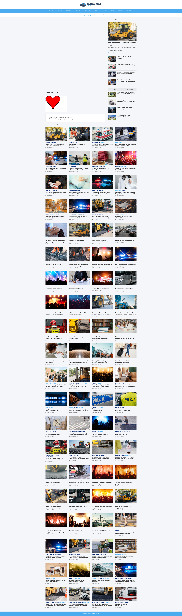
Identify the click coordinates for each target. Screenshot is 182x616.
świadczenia (95, 166)
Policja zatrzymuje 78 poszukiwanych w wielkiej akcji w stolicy (125, 265)
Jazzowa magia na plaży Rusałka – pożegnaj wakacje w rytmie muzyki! (125, 483)
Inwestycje (48, 431)
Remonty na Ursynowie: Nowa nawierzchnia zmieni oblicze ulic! (101, 313)
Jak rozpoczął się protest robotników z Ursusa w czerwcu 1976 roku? (56, 385)
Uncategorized (119, 142)
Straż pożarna (49, 335)
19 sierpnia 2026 (97, 485)
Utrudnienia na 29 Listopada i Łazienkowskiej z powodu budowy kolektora (78, 558)
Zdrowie (78, 11)
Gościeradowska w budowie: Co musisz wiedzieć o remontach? (100, 458)
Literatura (54, 190)
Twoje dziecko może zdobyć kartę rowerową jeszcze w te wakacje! (78, 605)
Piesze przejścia (73, 431)
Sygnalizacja (81, 431)
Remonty (48, 142)
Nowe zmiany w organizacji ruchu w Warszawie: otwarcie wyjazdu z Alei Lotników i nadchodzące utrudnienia (125, 314)
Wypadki (75, 166)
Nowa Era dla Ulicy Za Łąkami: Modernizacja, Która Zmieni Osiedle (102, 605)
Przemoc (122, 578)
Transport (53, 142)
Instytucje (87, 11)
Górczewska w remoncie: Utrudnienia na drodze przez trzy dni (125, 433)
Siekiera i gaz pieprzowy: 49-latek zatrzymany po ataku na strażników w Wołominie (125, 582)
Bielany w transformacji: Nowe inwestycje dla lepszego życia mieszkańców (54, 434)
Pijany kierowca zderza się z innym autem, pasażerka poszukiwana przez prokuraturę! (79, 170)
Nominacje (53, 238)
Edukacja (48, 190)
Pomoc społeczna (128, 529)
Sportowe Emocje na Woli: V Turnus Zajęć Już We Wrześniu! (55, 581)
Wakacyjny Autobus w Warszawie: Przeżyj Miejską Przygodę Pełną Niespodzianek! (78, 386)
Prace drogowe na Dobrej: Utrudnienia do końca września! (101, 241)
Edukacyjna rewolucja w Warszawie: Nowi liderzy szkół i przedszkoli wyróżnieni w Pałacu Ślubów (125, 338)
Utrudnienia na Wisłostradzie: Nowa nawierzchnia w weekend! (102, 557)
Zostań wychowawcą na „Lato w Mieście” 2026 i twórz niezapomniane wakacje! (125, 386)
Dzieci (47, 214)
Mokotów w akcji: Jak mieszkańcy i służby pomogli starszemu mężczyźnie (125, 533)
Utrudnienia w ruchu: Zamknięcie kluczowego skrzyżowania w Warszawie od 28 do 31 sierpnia (122, 44)
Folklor (94, 383)
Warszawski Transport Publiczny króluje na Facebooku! (78, 507)
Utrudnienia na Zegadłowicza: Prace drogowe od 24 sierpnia (79, 483)
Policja (55, 166)
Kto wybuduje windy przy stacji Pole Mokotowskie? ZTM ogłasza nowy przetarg (126, 94)
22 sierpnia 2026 (97, 316)
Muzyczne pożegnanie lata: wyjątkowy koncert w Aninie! (77, 581)
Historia (94, 359)
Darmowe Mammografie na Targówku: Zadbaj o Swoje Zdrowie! (79, 193)
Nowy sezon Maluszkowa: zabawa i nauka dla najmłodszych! (55, 217)
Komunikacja (123, 359)
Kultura (94, 262)
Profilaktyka (72, 190)
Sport (112, 11)
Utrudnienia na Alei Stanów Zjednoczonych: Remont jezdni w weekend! (55, 508)
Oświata (129, 335)
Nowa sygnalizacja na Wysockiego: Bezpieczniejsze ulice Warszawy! (78, 433)
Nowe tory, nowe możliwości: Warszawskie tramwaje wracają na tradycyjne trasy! (101, 218)
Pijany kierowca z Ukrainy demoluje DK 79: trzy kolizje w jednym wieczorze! (55, 558)
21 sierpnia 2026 (97, 364)
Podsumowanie (72, 504)
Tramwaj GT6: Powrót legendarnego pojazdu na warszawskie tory (102, 361)
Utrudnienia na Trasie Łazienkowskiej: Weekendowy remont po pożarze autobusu (79, 459)
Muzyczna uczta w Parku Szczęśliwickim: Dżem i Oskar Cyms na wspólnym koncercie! (79, 532)
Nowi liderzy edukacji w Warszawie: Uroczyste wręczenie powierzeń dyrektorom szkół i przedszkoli (125, 459)
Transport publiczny (74, 383)
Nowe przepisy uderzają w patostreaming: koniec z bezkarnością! (76, 290)
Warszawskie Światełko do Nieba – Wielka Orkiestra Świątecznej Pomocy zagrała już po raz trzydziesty (61, 118)
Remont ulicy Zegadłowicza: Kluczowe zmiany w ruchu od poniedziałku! (53, 266)
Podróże (117, 287)
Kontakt (129, 11)
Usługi (104, 11)
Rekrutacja (49, 455)
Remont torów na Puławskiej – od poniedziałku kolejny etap (101, 531)
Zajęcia (58, 214)
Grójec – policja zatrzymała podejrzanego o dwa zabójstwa (125, 108)
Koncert (117, 166)
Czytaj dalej (111, 53)
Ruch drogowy (77, 455)
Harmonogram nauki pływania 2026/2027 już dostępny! (123, 217)
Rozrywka (96, 11)
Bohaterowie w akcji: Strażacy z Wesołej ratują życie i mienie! (54, 337)
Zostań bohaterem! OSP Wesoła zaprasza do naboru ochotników (54, 459)
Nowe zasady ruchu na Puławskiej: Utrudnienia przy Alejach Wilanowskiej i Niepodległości (78, 266)
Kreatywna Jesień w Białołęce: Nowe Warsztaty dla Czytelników (56, 193)
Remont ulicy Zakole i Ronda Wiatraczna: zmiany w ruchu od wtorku (77, 242)
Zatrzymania (100, 190)
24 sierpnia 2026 (97, 243)
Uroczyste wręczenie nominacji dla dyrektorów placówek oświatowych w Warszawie (56, 242)
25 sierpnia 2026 (50, 147)
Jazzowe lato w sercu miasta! (100, 288)
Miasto (60, 11)
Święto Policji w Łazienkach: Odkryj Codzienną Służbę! (101, 409)
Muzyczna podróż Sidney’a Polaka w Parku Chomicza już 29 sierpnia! (55, 313)
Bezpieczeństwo (96, 142)
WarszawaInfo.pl (95, 613)
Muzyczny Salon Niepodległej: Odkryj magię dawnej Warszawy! (102, 483)
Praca (122, 383)
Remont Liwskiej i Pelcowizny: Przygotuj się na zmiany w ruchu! (124, 507)
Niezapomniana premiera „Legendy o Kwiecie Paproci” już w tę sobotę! (79, 361)
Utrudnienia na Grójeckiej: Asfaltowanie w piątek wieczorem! (55, 483)
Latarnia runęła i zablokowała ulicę (125, 240)
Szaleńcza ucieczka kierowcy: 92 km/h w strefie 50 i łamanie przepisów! (78, 218)
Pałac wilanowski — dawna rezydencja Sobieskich (124, 116)
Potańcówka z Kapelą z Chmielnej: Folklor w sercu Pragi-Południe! (101, 385)
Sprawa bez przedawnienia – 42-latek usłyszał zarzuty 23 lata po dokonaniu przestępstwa (126, 101)
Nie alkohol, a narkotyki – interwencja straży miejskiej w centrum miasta (125, 81)
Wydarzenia (104, 142)
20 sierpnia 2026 (74, 436)
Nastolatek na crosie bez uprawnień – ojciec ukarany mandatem (125, 409)
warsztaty (48, 359)
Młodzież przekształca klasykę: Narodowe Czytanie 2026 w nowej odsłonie (78, 410)
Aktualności (51, 11)
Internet (80, 287)
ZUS (104, 166)
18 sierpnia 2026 (74, 583)
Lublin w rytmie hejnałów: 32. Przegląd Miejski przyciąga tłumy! (55, 531)
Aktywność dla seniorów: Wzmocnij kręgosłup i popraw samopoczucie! (125, 193)
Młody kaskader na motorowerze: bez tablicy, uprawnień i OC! (56, 409)
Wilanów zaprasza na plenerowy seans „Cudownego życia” (102, 265)
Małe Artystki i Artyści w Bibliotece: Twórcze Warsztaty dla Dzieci (102, 337)
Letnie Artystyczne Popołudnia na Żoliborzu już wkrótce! (78, 313)
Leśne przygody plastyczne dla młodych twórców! (124, 557)
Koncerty (94, 287)
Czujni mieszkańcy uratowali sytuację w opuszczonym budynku (126, 65)
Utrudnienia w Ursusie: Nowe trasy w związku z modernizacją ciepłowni (56, 605)
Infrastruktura (96, 238)
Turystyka (69, 11)
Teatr (75, 407)
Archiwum (120, 11)
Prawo (84, 287)
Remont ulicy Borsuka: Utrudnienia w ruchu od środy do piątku (126, 73)
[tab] (115, 89)
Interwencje (49, 166)
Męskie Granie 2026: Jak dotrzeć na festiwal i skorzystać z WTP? (102, 433)
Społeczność (55, 455)
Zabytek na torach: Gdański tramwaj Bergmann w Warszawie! (125, 361)
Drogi (70, 142)
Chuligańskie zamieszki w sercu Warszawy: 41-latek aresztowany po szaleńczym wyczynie (102, 194)
